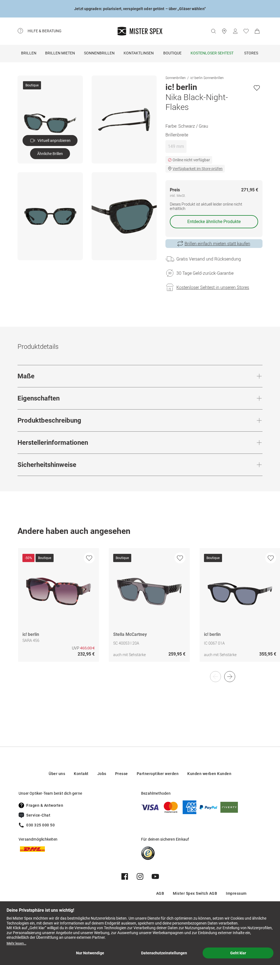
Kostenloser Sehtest (212, 53)
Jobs (101, 773)
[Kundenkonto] (235, 31)
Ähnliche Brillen (50, 153)
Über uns (57, 773)
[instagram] (140, 876)
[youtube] (155, 876)
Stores (251, 53)
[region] (140, 611)
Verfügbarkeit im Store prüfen (198, 168)
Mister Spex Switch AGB (195, 893)
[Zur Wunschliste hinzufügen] (256, 87)
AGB (160, 893)
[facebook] (124, 876)
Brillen (28, 53)
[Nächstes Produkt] (229, 676)
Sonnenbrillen (99, 53)
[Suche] (213, 31)
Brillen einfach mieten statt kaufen (217, 244)
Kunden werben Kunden (209, 773)
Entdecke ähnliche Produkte (214, 221)
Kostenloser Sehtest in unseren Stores (212, 287)
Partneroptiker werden (158, 773)
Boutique (172, 53)
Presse (121, 773)
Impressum (236, 893)
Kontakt (81, 773)
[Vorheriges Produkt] (215, 676)
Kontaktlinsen (139, 53)
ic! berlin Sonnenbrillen (207, 77)
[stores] (224, 31)
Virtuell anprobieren (54, 140)
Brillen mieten (60, 53)
